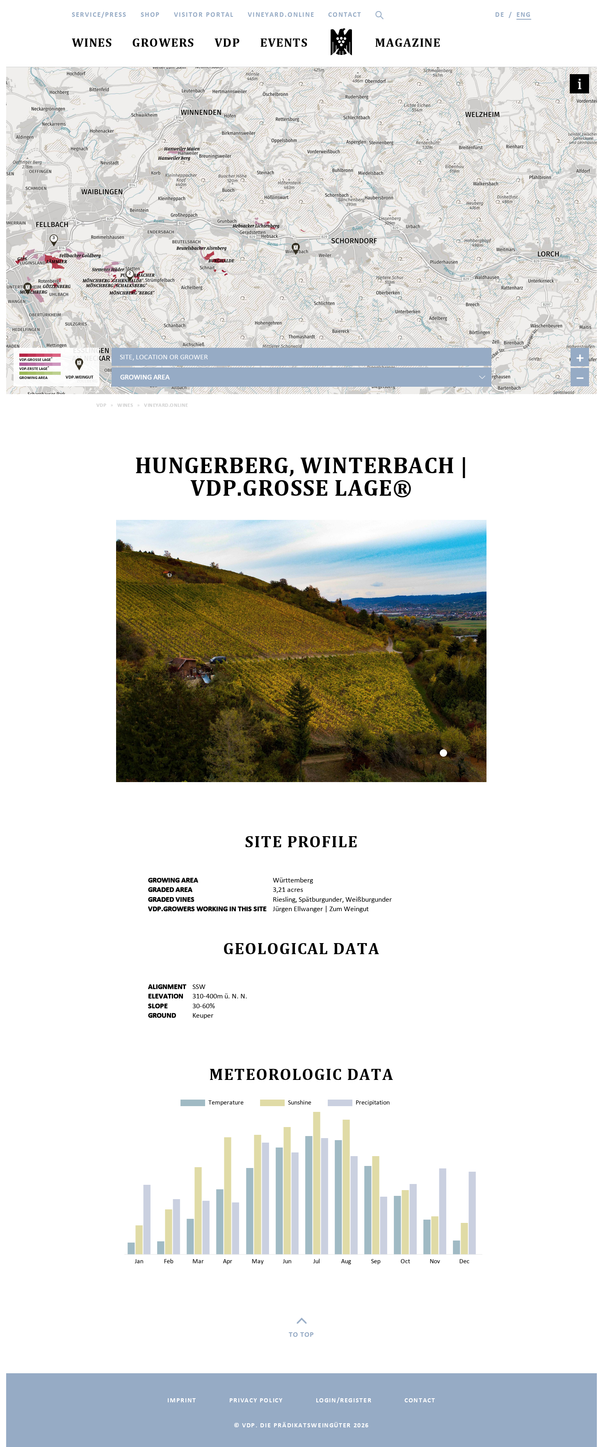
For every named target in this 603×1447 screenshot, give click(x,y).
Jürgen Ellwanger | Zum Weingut (321, 908)
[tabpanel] (301, 651)
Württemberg (293, 880)
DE (500, 14)
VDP (101, 405)
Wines (125, 405)
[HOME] (341, 43)
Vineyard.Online (166, 405)
